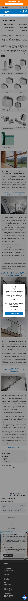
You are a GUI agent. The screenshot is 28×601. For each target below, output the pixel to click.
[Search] (26, 15)
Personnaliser (14, 309)
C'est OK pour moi (14, 313)
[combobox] (13, 15)
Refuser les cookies (14, 306)
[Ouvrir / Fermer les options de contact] (24, 597)
